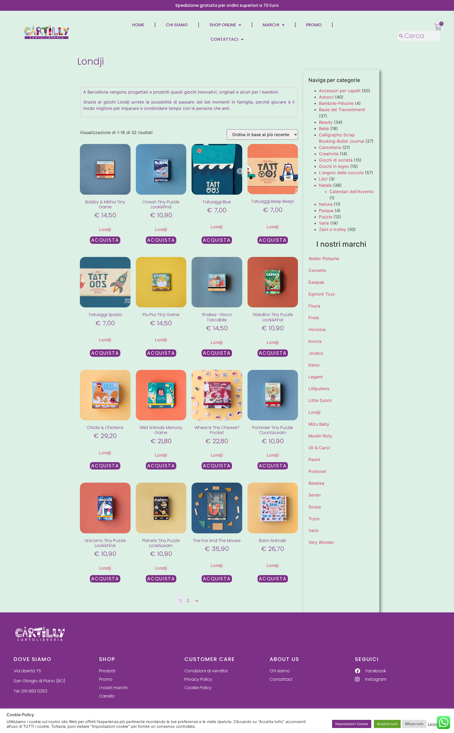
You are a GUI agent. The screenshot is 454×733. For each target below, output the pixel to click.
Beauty (326, 122)
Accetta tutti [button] (387, 724)
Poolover (317, 471)
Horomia (317, 329)
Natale (325, 185)
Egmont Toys (321, 294)
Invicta (315, 341)
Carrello (107, 696)
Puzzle (325, 216)
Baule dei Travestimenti (342, 109)
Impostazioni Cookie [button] (351, 724)
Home (138, 25)
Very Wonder (321, 542)
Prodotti (107, 671)
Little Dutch (320, 400)
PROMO (314, 25)
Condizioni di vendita (206, 671)
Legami (315, 376)
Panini (314, 459)
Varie (324, 223)
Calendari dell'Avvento (351, 191)
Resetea (316, 483)
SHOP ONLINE (222, 25)
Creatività (328, 153)
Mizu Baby (318, 424)
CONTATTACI (224, 39)
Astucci (326, 97)
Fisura (314, 305)
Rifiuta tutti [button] (414, 724)
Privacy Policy (198, 679)
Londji (105, 229)
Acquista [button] (105, 240)
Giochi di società (336, 160)
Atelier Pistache (323, 258)
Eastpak (316, 282)
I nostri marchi (113, 688)
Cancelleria (330, 147)
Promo (105, 679)
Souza (314, 506)
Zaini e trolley (332, 229)
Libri (323, 179)
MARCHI (271, 25)
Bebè (324, 128)
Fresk (313, 317)
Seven (314, 495)
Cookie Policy (197, 688)
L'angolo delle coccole (341, 172)
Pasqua (326, 210)
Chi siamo (280, 671)
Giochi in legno (334, 166)
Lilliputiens (318, 388)
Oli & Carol (319, 447)
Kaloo (314, 365)
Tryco (314, 518)
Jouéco (315, 353)
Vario (313, 530)
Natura (325, 204)
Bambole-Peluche (336, 103)
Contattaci (281, 679)
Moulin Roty (320, 435)
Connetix (317, 270)
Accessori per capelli (339, 90)
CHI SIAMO (177, 25)
